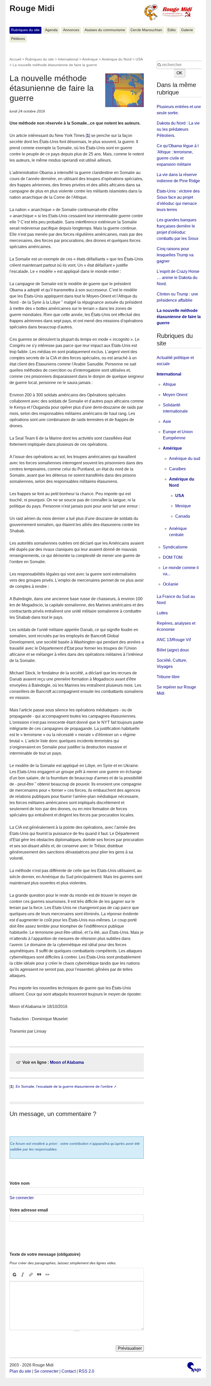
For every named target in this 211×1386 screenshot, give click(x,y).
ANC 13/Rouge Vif (174, 640)
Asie (167, 421)
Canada (182, 516)
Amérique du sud (184, 458)
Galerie (187, 30)
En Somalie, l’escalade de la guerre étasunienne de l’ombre (64, 1086)
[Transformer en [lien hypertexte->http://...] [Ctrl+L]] (31, 1274)
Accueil (15, 59)
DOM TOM (172, 557)
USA (139, 59)
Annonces (71, 30)
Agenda (51, 30)
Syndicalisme (175, 547)
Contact (68, 1371)
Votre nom (20, 1183)
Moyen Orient (175, 395)
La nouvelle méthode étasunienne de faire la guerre (179, 316)
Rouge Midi (32, 8)
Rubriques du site (25, 30)
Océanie (170, 584)
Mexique (183, 506)
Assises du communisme (105, 30)
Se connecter (22, 1198)
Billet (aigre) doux (173, 650)
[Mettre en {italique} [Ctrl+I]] (23, 1274)
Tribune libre (168, 677)
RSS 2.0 (86, 1371)
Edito (172, 30)
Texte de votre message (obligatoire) (45, 1254)
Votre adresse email (29, 1210)
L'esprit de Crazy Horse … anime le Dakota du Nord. (178, 277)
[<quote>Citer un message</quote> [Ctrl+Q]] (39, 1274)
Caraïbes (177, 469)
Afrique (169, 384)
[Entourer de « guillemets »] (47, 1274)
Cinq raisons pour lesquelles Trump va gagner (175, 255)
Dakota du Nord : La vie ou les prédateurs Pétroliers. (178, 129)
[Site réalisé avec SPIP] (194, 1368)
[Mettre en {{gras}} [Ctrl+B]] (14, 1274)
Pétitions (18, 39)
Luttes (162, 613)
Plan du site (20, 1371)
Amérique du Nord (116, 59)
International (68, 59)
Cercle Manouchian (146, 30)
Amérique (90, 59)
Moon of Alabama (67, 1062)
